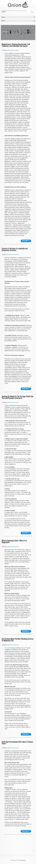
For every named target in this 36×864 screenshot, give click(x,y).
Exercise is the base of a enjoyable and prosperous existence (15, 249)
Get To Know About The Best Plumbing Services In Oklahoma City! (18, 640)
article (9, 50)
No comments (15, 50)
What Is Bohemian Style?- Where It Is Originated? (14, 541)
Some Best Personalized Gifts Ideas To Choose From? (17, 743)
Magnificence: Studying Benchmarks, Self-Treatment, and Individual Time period (16, 45)
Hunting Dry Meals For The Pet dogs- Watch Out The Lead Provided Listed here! (17, 397)
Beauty (7, 53)
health (12, 359)
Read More (6, 31)
